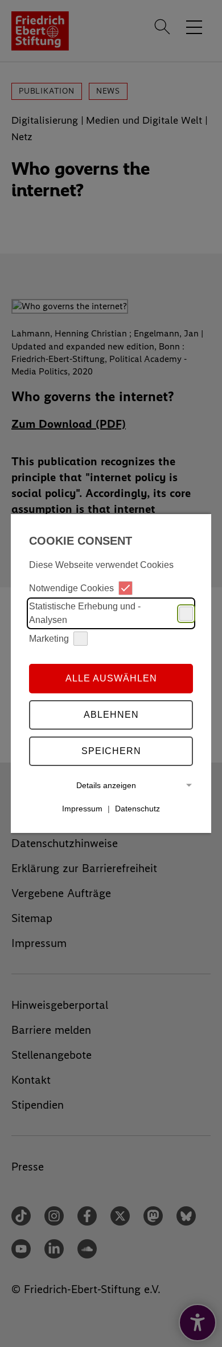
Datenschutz (137, 808)
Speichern (111, 751)
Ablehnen (111, 714)
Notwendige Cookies (71, 588)
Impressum (82, 808)
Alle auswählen (111, 678)
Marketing (49, 638)
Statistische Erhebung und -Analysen (85, 613)
